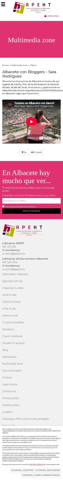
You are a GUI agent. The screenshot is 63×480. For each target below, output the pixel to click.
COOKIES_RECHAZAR (47, 470)
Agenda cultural (12, 281)
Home (5, 65)
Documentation (12, 370)
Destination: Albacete (15, 274)
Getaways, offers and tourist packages (25, 418)
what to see (9, 294)
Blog (5, 350)
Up (24, 152)
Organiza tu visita (12, 288)
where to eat (10, 315)
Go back (37, 152)
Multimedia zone (19, 65)
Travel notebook (12, 336)
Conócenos (9, 391)
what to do (9, 308)
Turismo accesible (13, 322)
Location (7, 412)
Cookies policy (10, 405)
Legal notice (9, 384)
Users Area (52, 16)
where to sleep (11, 301)
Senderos (8, 329)
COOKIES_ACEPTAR (22, 470)
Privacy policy (10, 398)
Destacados (9, 356)
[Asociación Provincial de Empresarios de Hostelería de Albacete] (31, 7)
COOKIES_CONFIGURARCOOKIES (41, 475)
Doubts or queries (13, 343)
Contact (7, 377)
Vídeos (33, 65)
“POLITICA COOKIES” (36, 464)
